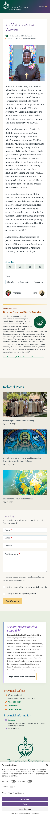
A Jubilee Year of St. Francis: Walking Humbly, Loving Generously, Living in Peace (22, 459)
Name (8, 530)
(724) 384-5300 (14, 702)
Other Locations (15, 709)
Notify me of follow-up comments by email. (27, 587)
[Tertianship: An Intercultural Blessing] (25, 404)
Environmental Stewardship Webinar (18, 498)
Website (8, 545)
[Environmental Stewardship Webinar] (25, 482)
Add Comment (12, 554)
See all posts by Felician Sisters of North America (23, 357)
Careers (11, 720)
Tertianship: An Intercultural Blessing (18, 420)
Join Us (10, 282)
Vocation (38, 282)
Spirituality (23, 282)
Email (8, 537)
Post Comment (12, 600)
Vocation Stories (29, 38)
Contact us (12, 705)
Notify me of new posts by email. (22, 593)
